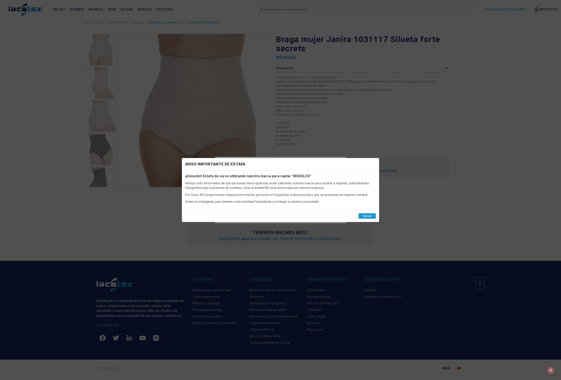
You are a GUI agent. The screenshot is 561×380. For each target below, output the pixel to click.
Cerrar (367, 216)
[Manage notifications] (550, 370)
